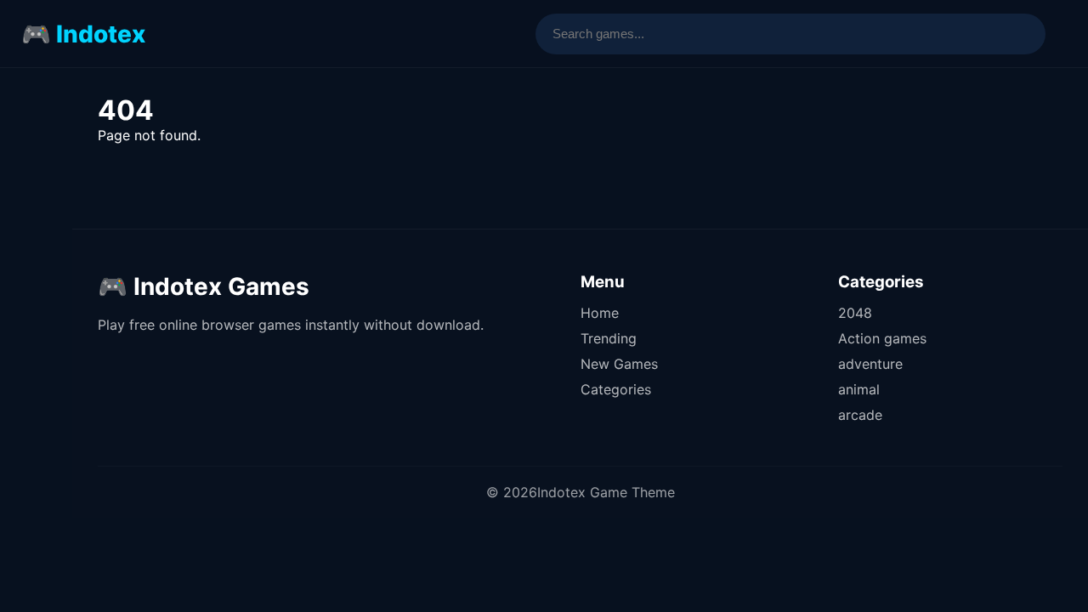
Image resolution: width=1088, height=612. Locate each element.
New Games (619, 363)
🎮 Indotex (83, 34)
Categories (616, 389)
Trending (609, 338)
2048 (855, 312)
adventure (870, 363)
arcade (860, 414)
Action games (882, 338)
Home (600, 312)
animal (859, 389)
